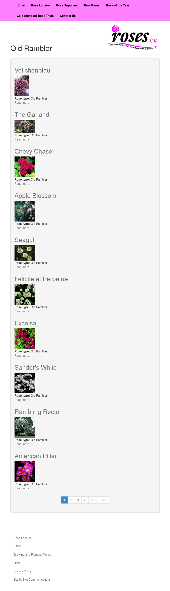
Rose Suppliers (67, 5)
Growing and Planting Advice (32, 554)
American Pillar (36, 455)
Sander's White (36, 367)
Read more (22, 102)
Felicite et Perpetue (41, 278)
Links (16, 563)
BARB (17, 546)
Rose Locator (40, 5)
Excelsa (25, 322)
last (104, 500)
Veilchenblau (32, 69)
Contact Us (68, 16)
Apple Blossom (35, 195)
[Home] (133, 37)
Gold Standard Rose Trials (35, 16)
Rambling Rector (38, 411)
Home (21, 5)
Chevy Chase (33, 151)
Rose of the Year (117, 5)
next (94, 500)
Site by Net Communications (32, 579)
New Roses (92, 5)
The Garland (32, 114)
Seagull (25, 239)
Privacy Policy (22, 571)
